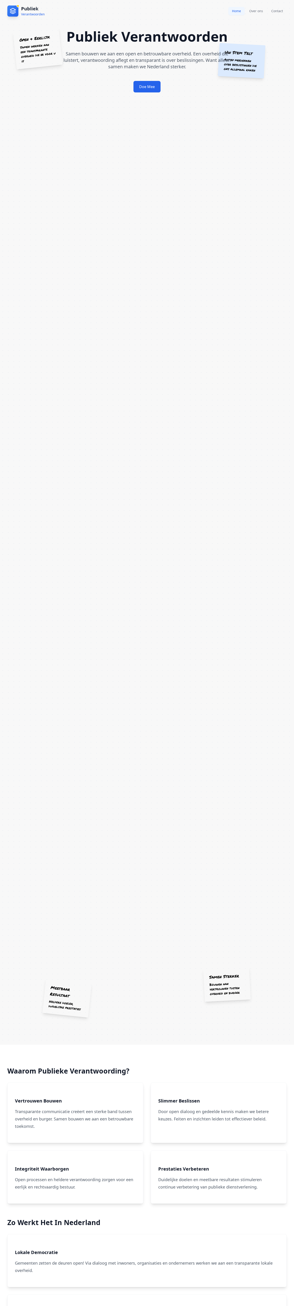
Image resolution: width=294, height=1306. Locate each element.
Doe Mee (147, 86)
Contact (277, 11)
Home (236, 11)
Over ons (256, 11)
